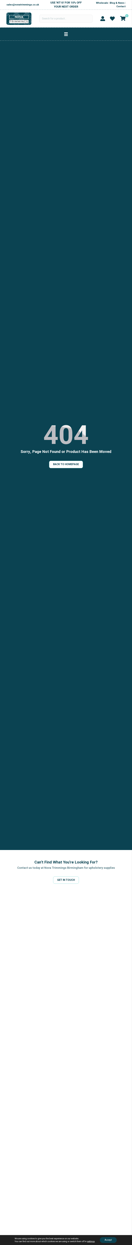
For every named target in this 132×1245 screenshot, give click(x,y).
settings (91, 1241)
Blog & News (117, 3)
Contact (121, 6)
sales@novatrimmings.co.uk (22, 4)
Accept (108, 1240)
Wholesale (102, 3)
